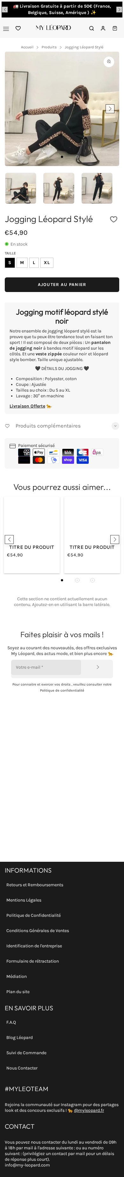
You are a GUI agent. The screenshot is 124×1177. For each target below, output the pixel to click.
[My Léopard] (53, 28)
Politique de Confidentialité (33, 915)
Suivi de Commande (26, 1052)
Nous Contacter (22, 1068)
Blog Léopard (19, 1037)
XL (47, 262)
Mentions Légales (23, 900)
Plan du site (18, 991)
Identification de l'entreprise (34, 946)
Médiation (16, 976)
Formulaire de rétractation (32, 961)
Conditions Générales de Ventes (37, 930)
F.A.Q (11, 1022)
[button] (5, 9)
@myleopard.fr (89, 1110)
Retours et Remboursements (34, 885)
